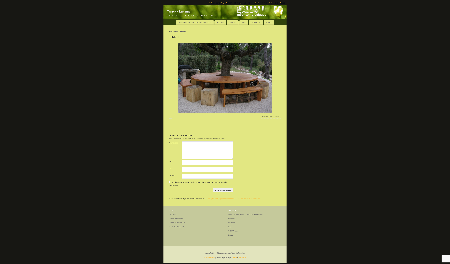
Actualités (257, 3)
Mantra (234, 258)
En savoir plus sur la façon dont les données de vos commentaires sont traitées (232, 199)
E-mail (171, 168)
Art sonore (247, 3)
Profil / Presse (273, 3)
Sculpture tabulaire (177, 32)
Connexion (172, 215)
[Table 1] (225, 78)
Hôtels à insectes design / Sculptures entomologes (225, 3)
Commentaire (172, 144)
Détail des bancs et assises (270, 117)
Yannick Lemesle (178, 11)
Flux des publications (176, 219)
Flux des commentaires (177, 223)
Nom (171, 161)
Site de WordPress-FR (176, 227)
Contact (282, 3)
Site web (171, 175)
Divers (264, 3)
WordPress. (242, 258)
